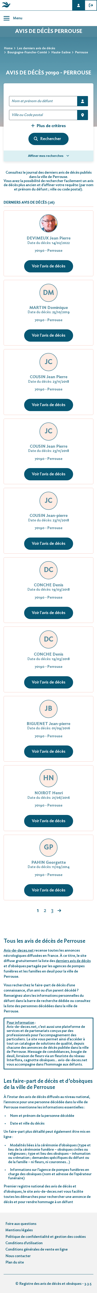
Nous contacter (18, 1256)
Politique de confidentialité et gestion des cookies (45, 1237)
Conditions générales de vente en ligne (36, 1249)
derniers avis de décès (73, 961)
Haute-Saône (61, 52)
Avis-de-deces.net (19, 950)
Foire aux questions (20, 1224)
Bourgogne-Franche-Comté (27, 52)
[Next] (59, 911)
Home (8, 48)
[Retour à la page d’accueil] (5, 7)
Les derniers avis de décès (36, 48)
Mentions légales (19, 1230)
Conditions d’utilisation (24, 1243)
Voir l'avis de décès (48, 266)
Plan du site (14, 1262)
